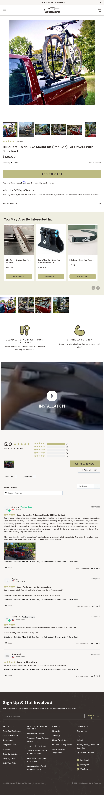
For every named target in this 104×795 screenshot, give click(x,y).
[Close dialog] (89, 371)
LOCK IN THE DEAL (31, 415)
